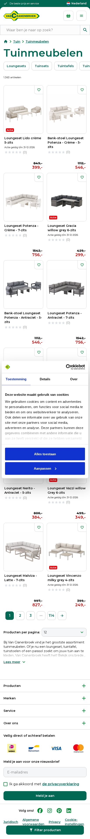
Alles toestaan (45, 454)
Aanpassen (42, 468)
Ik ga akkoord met (44, 784)
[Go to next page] (62, 615)
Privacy (55, 822)
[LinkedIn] (68, 810)
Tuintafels (65, 66)
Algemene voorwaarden (33, 822)
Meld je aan (45, 796)
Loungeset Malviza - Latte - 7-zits (20, 578)
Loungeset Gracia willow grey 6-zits (62, 228)
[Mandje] (68, 16)
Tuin (16, 41)
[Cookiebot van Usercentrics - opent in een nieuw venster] (66, 367)
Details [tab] (45, 379)
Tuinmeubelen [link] (37, 41)
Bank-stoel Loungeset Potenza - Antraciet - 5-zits (23, 317)
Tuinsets (42, 66)
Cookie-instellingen (74, 822)
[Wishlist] (38, 89)
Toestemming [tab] (16, 379)
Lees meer (11, 662)
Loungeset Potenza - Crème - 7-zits (21, 228)
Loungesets (16, 66)
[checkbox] (5, 784)
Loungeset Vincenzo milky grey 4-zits (64, 578)
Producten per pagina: (21, 632)
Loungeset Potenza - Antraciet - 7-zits (65, 315)
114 (51, 615)
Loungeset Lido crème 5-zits (22, 140)
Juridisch (10, 822)
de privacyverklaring (60, 784)
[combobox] (64, 632)
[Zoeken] (85, 30)
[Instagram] (49, 810)
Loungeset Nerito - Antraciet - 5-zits (19, 490)
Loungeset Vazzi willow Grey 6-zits (67, 490)
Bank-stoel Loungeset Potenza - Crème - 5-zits (66, 142)
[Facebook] (40, 810)
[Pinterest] (59, 810)
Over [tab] (74, 379)
